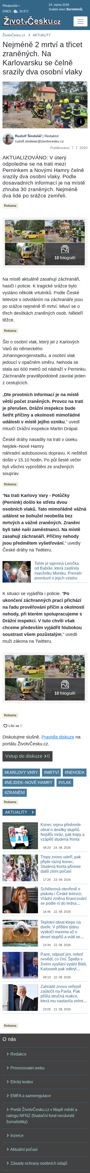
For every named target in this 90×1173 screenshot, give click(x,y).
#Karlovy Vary (21, 772)
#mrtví (51, 772)
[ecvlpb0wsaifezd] (65, 231)
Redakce (18, 1054)
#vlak (64, 782)
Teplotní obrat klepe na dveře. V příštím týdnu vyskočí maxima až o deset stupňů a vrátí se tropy (60, 932)
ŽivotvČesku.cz (13, 35)
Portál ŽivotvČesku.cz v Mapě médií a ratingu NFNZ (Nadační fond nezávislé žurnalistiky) (41, 1115)
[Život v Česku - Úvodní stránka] (32, 21)
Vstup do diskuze (27, 756)
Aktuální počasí (24, 1149)
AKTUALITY (42, 35)
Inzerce (17, 1135)
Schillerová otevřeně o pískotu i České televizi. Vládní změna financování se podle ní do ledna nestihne (63, 899)
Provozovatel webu (27, 1068)
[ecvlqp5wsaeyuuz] (25, 231)
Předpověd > (11, 6)
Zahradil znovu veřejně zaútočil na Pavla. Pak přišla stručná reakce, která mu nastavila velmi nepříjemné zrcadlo (61, 996)
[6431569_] (65, 254)
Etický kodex (21, 1082)
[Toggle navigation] (81, 21)
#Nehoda (74, 772)
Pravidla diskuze (58, 737)
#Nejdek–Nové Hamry (28, 782)
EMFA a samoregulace (30, 1096)
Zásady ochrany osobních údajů (38, 1163)
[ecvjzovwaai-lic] (25, 254)
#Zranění (14, 792)
